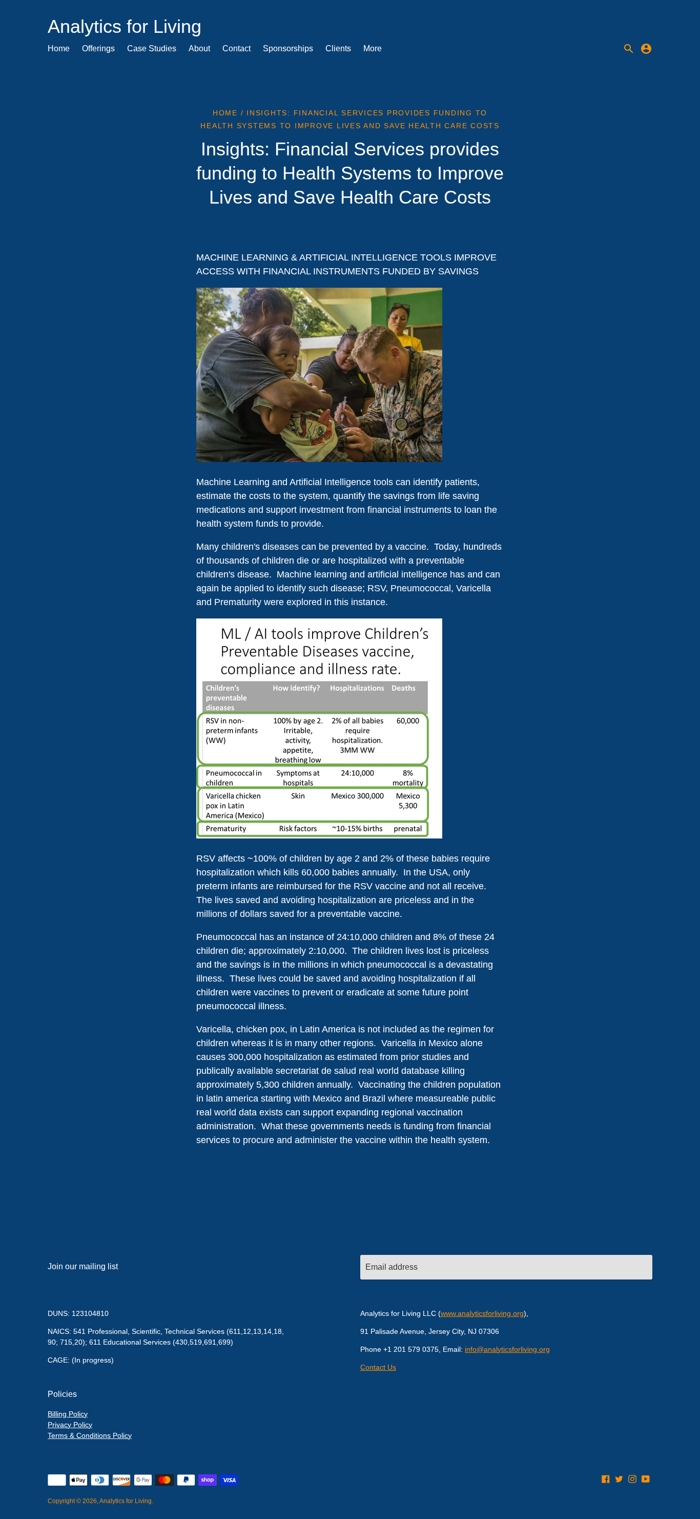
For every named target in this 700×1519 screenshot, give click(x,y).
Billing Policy (68, 1414)
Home (59, 48)
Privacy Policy (70, 1425)
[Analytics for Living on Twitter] (619, 1478)
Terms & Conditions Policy (90, 1435)
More (372, 48)
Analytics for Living (125, 1501)
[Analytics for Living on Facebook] (606, 1478)
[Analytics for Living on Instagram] (632, 1478)
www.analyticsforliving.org (482, 1313)
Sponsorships (288, 48)
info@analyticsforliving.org (507, 1349)
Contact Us (378, 1367)
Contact (236, 48)
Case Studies (151, 48)
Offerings (98, 48)
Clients (338, 48)
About (199, 48)
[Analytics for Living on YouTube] (646, 1478)
